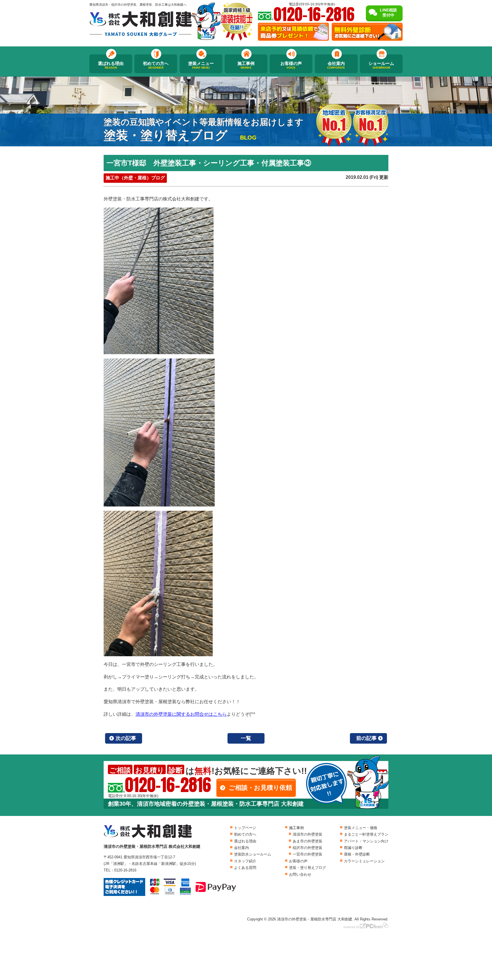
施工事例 (246, 65)
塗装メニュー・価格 (360, 828)
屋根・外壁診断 (357, 854)
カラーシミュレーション (364, 861)
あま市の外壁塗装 (307, 841)
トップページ (245, 828)
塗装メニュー (201, 65)
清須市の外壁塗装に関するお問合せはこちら (181, 714)
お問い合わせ (300, 874)
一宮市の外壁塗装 (307, 854)
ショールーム (381, 65)
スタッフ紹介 (245, 861)
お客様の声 (291, 65)
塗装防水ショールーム (252, 854)
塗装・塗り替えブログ (307, 867)
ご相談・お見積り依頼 (260, 787)
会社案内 (336, 65)
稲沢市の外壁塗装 (307, 848)
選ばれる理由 (111, 65)
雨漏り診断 (353, 848)
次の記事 (126, 738)
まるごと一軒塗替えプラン (366, 834)
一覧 (246, 738)
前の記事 (366, 738)
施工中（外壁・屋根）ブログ (135, 177)
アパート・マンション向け (366, 841)
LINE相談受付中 (388, 12)
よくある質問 (245, 867)
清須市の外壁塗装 (307, 834)
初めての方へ (156, 65)
